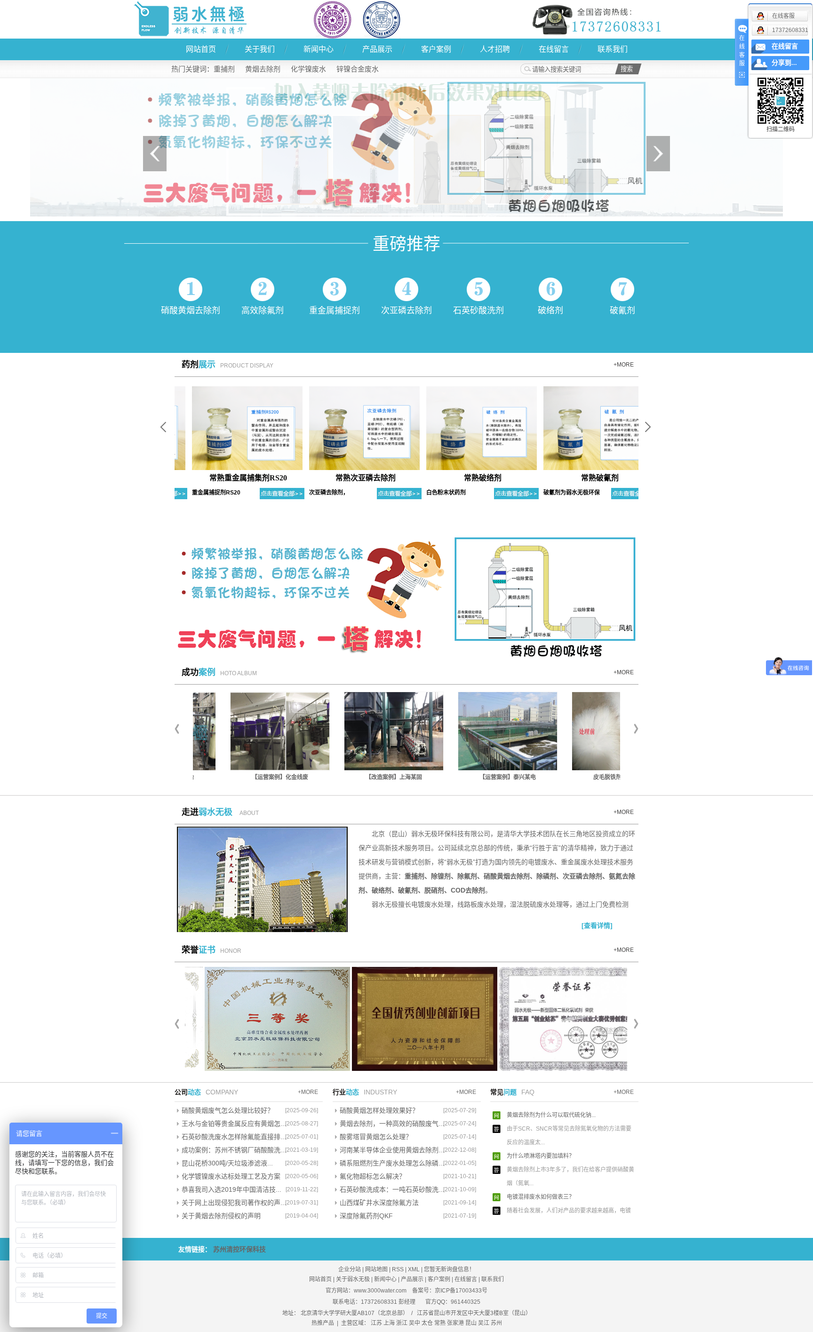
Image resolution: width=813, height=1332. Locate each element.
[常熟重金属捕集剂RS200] (232, 427)
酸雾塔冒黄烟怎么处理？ (376, 1137)
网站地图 (376, 1269)
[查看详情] (597, 925)
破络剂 (550, 310)
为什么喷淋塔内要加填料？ (540, 1137)
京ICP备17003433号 (461, 1290)
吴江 (483, 1323)
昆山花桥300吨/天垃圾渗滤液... (227, 1163)
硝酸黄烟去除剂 (190, 310)
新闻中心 (318, 49)
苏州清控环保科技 (239, 1249)
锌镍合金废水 (357, 69)
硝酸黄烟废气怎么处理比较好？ (228, 1110)
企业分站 (349, 1269)
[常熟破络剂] (466, 427)
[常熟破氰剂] (583, 427)
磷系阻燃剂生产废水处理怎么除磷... (392, 1163)
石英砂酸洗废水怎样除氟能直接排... (234, 1137)
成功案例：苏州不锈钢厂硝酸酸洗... (234, 1150)
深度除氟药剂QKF (366, 1216)
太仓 (427, 1323)
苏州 (496, 1323)
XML (414, 1269)
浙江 (401, 1323)
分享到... (784, 62)
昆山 (471, 1323)
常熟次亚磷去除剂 (350, 478)
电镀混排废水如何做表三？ (540, 1178)
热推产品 (322, 1323)
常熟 (440, 1323)
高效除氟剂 (262, 310)
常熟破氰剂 (585, 478)
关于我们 (260, 49)
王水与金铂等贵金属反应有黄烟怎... (234, 1123)
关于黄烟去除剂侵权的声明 (221, 1216)
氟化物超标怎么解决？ (373, 1176)
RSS (398, 1269)
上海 (389, 1323)
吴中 (414, 1323)
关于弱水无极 (353, 1279)
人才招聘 (495, 49)
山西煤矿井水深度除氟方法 (379, 1202)
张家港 (455, 1323)
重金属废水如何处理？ (535, 1219)
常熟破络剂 (467, 478)
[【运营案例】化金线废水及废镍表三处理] (241, 731)
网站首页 (201, 49)
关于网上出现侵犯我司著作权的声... (234, 1202)
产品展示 (377, 49)
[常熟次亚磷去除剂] (349, 427)
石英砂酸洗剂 (478, 310)
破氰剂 (622, 310)
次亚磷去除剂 (406, 310)
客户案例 (436, 49)
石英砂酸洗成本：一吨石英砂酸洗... (392, 1189)
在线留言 (554, 49)
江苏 (376, 1323)
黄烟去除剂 (262, 69)
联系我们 (613, 49)
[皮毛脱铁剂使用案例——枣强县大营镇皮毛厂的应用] (583, 731)
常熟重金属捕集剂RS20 (233, 478)
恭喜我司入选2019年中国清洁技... (231, 1189)
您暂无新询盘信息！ (449, 1269)
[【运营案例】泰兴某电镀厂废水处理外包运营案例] (469, 731)
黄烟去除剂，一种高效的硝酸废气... (392, 1123)
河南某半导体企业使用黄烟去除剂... (392, 1150)
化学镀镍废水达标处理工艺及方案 (231, 1176)
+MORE (624, 364)
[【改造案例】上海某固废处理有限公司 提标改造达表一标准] (355, 731)
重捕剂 (224, 69)
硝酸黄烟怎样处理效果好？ (379, 1110)
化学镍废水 (308, 69)
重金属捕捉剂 (334, 310)
